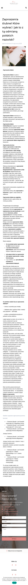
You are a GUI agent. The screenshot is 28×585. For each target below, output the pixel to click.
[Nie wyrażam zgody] (26, 580)
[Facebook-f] (12, 565)
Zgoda (14, 582)
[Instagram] (15, 565)
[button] (2, 8)
